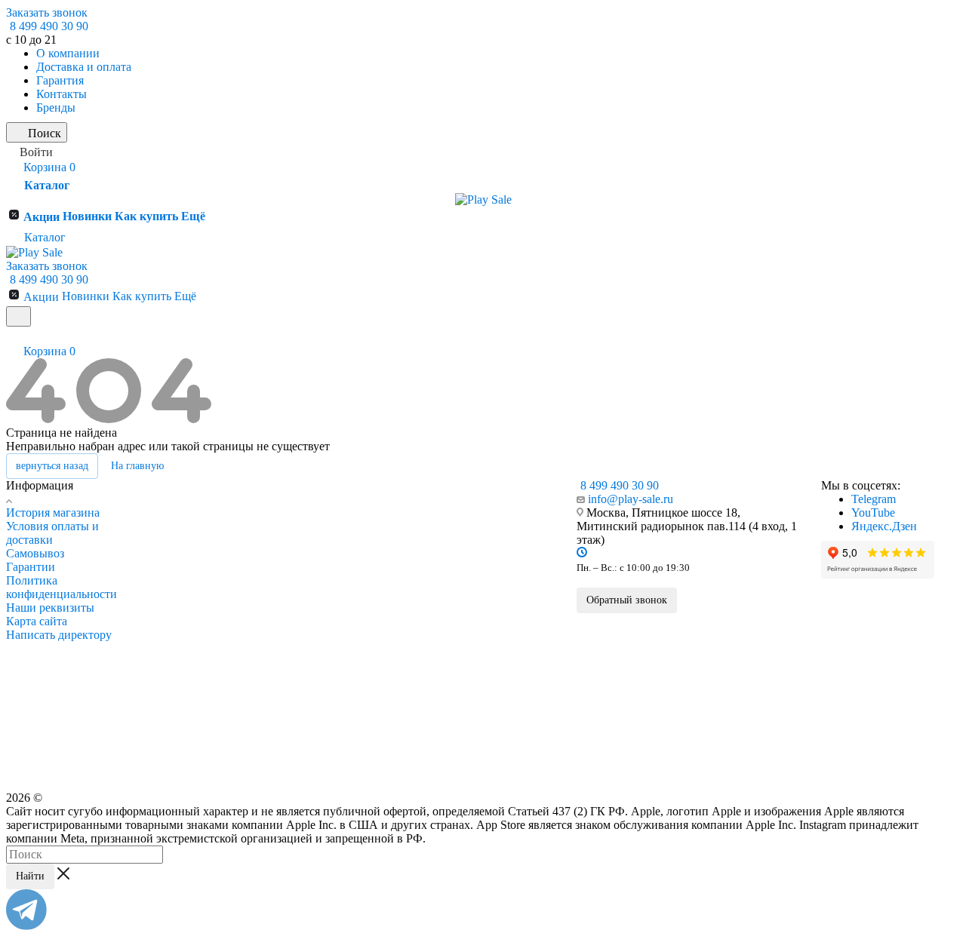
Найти (30, 876)
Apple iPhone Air (200, 584)
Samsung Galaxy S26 (343, 566)
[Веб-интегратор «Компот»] (918, 859)
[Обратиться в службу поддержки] (26, 925)
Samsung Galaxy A (339, 636)
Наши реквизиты (50, 607)
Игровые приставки (345, 759)
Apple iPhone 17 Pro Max (216, 531)
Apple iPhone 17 (199, 566)
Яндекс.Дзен (884, 526)
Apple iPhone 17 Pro (207, 549)
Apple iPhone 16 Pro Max (216, 601)
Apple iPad (190, 709)
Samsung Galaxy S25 (343, 601)
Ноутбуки (324, 738)
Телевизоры (328, 780)
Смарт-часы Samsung (348, 697)
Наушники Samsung (345, 677)
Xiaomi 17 (457, 611)
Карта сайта (36, 621)
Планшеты (326, 718)
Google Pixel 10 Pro (475, 549)
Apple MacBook (200, 729)
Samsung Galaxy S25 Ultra (353, 584)
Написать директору (59, 634)
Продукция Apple (207, 510)
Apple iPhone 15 (199, 671)
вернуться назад (52, 465)
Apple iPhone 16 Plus (208, 636)
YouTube (873, 512)
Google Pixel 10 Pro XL (482, 531)
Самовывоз (35, 553)
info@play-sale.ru (630, 499)
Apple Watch (194, 750)
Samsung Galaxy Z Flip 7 (350, 618)
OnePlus (454, 725)
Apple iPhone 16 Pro (207, 618)
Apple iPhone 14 (199, 688)
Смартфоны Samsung (351, 510)
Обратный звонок (626, 600)
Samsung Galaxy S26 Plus (352, 549)
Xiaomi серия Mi (469, 629)
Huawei (453, 705)
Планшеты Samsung (345, 657)
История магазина (53, 512)
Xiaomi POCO (465, 646)
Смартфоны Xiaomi (482, 573)
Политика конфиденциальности (61, 587)
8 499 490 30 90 (49, 26)
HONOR (455, 685)
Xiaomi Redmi (464, 663)
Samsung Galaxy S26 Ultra (353, 531)
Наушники (460, 746)
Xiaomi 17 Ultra (467, 594)
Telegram (873, 499)
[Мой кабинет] (13, 336)
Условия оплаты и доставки (52, 533)
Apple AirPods (197, 771)
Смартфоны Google (481, 510)
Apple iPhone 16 (199, 654)
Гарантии (30, 566)
